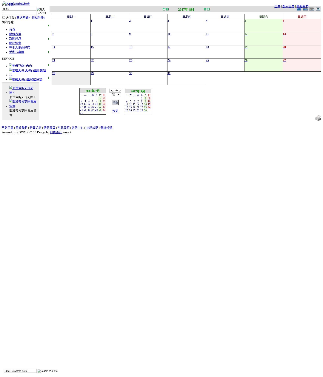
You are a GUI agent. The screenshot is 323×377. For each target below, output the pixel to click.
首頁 (277, 6)
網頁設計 (56, 132)
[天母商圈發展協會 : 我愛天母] (16, 4)
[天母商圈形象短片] (27, 74)
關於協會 (15, 43)
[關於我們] (24, 106)
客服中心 (78, 127)
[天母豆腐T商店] (20, 65)
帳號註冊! (38, 17)
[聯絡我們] (25, 79)
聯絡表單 (15, 34)
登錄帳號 (106, 127)
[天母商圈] (24, 92)
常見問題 (64, 127)
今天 (115, 111)
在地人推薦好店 (19, 47)
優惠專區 (50, 127)
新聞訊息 (15, 38)
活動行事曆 (16, 52)
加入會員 (288, 6)
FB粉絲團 (92, 127)
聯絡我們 (302, 6)
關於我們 (21, 127)
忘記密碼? (23, 17)
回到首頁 (7, 127)
